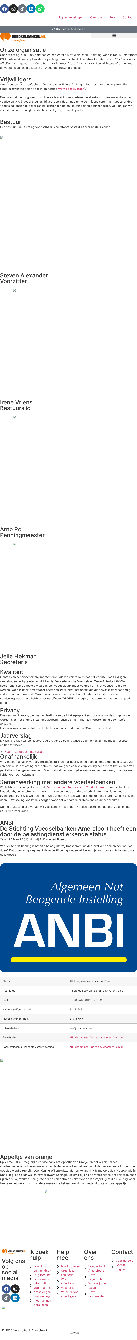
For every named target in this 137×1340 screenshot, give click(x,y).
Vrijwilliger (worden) (71, 88)
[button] (114, 35)
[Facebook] (4, 8)
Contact (128, 17)
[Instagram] (13, 8)
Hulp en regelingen (70, 17)
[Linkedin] (31, 8)
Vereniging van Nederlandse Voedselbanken (76, 787)
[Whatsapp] (40, 8)
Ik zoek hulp (39, 1254)
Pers (112, 17)
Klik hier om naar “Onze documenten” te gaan (96, 1037)
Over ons (96, 17)
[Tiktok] (22, 8)
